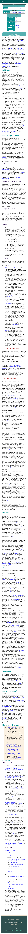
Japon (9, 854)
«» (14, 727)
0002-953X (21, 787)
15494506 (10, 790)
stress (17, 582)
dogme (11, 48)
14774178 (10, 776)
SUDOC (13, 770)
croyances (5, 704)
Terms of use (14, 924)
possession (15, 697)
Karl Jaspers (21, 88)
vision (19, 593)
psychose (21, 8)
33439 (17, 25)
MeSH (11, 30)
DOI (13, 788)
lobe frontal (11, 598)
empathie (15, 680)
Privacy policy (11, 919)
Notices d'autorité (10, 850)
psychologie (21, 12)
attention (17, 562)
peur (10, 553)
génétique (19, 575)
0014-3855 (16, 842)
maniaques (18, 65)
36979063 (9, 802)
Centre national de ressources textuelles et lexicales (12, 750)
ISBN (6, 769)
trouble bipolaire (6, 66)
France (4, 718)
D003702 (17, 30)
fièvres (9, 610)
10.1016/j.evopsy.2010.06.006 (16, 843)
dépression (21, 650)
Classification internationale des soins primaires (16, 860)
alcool (4, 579)
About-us (11, 917)
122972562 (17, 770)
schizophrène (20, 155)
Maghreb (6, 699)
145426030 (7, 844)
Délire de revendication (11, 268)
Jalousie (7, 330)
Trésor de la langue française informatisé (13, 747)
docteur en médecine (17, 595)
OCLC (17, 769)
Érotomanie (8, 303)
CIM (10, 20)
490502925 (21, 800)
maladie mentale (19, 53)
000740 (17, 27)
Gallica (18, 777)
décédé (9, 296)
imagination (5, 178)
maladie (15, 324)
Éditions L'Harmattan (11, 768)
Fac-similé (19, 803)
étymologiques (10, 745)
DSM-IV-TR (11, 396)
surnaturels (10, 376)
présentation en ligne (10, 803)
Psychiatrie (13, 12)
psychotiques (6, 63)
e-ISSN (20, 813)
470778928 (21, 769)
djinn (23, 697)
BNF (6, 770)
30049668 (17, 776)
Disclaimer (17, 919)
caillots (9, 622)
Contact (17, 917)
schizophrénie (18, 63)
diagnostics (12, 710)
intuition (18, 177)
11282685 (10, 788)
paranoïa (16, 553)
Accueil (3, 1)
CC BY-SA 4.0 (20, 922)
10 (12, 20)
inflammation (18, 620)
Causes (6, 8)
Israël (9, 856)
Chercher (24, 1)
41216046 (9, 770)
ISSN (17, 787)
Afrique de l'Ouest (19, 700)
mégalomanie (7, 352)
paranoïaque (5, 157)
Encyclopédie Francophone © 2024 (14, 930)
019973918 (7, 777)
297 (16, 22)
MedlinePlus (11, 27)
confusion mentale (15, 625)
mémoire (19, 48)
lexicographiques (11, 744)
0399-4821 (16, 813)
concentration (6, 563)
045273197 (18, 802)
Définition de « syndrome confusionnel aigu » (13, 754)
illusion (4, 49)
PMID (6, 788)
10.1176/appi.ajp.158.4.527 (19, 788)
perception (20, 49)
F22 (16, 20)
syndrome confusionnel (8, 131)
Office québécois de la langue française (13, 759)
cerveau (16, 599)
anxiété (5, 553)
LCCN (9, 852)
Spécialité (6, 12)
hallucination (5, 169)
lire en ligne (12, 777)
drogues (12, 579)
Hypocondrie (8, 322)
